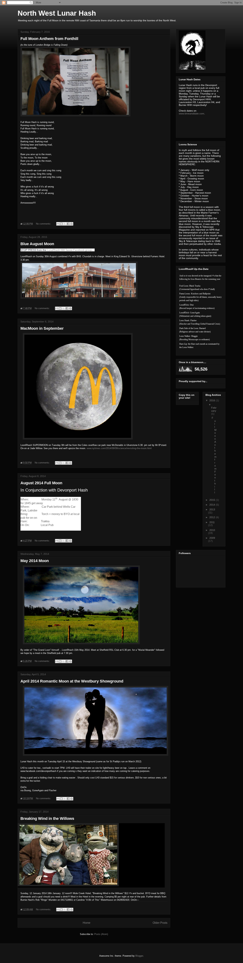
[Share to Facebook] (68, 224)
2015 (212, 499)
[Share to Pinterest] (71, 224)
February (213, 409)
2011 (212, 522)
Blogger (139, 955)
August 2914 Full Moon (41, 483)
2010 (212, 530)
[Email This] (58, 224)
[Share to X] (65, 224)
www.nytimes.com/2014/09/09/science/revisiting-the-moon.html (119, 448)
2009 (212, 537)
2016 (212, 400)
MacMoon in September (42, 328)
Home (86, 922)
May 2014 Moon (34, 561)
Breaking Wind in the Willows (47, 818)
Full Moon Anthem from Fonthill (49, 38)
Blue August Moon (37, 244)
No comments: (44, 223)
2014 (212, 504)
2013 (212, 509)
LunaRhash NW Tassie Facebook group (69, 250)
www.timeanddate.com (191, 113)
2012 (212, 517)
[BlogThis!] (61, 224)
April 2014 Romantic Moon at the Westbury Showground (71, 681)
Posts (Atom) (101, 934)
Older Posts (160, 922)
